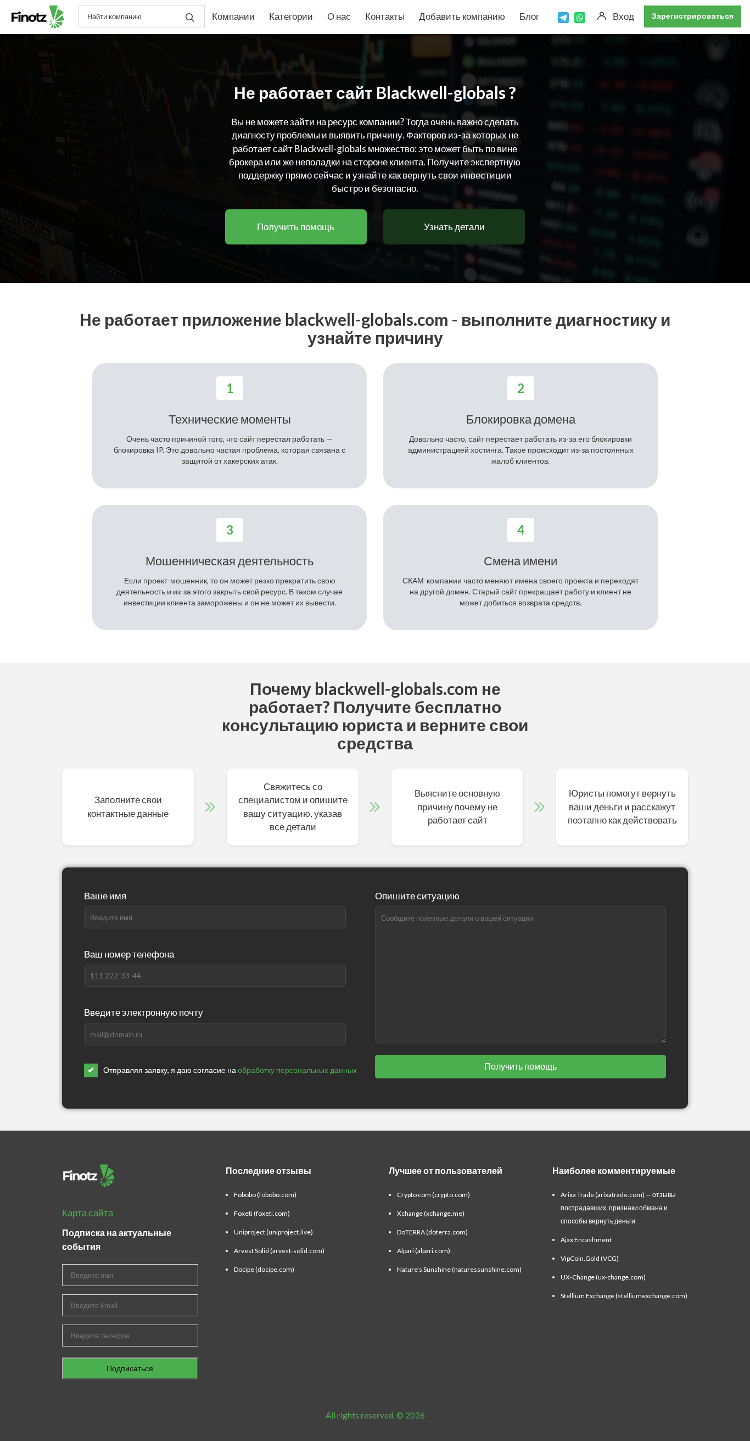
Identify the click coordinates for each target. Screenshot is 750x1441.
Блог (529, 16)
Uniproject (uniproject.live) (273, 1232)
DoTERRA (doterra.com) (432, 1232)
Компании (233, 16)
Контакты (385, 16)
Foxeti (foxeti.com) (262, 1213)
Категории (291, 16)
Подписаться (130, 1368)
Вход (623, 16)
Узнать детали (454, 226)
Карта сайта (87, 1213)
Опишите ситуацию (417, 896)
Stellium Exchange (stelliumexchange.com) (624, 1296)
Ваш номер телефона (129, 954)
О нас (339, 16)
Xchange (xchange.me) (430, 1213)
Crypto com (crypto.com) (433, 1194)
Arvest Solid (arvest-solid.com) (279, 1251)
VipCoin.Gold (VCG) (590, 1258)
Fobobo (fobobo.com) (265, 1194)
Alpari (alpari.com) (423, 1251)
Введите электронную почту (143, 1012)
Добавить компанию (462, 16)
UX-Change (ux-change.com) (603, 1277)
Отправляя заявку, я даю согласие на (230, 1070)
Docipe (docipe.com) (264, 1269)
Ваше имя (105, 896)
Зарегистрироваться (693, 15)
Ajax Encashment (586, 1240)
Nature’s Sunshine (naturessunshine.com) (459, 1269)
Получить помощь (295, 226)
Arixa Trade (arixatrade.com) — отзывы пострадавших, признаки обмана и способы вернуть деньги (618, 1207)
